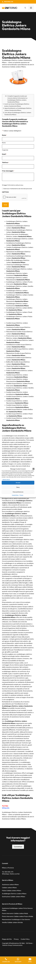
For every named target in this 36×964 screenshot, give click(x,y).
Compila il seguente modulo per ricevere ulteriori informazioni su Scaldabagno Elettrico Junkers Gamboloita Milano (17, 99)
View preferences (18, 492)
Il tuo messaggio (8, 171)
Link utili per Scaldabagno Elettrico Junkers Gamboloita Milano (17, 113)
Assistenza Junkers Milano (10, 884)
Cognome (5, 150)
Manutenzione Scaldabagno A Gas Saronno (16, 919)
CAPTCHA (5, 192)
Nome (4, 142)
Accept (18, 482)
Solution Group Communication (12, 945)
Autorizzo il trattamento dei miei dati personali (17, 188)
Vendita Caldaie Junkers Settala (12, 922)
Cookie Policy (15, 495)
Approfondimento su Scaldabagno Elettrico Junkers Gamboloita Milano (17, 109)
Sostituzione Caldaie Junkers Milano (13, 896)
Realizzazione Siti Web (17, 943)
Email (4, 154)
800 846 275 (8, 2)
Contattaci (18, 847)
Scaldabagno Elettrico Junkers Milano (14, 893)
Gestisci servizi (6, 479)
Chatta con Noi (15, 874)
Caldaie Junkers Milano (9, 887)
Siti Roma (29, 943)
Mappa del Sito (7, 939)
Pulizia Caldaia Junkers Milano (11, 890)
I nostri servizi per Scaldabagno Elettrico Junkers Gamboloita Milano (16, 105)
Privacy (21, 495)
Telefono (5, 162)
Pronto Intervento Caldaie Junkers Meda (15, 913)
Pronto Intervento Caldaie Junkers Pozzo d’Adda (17, 916)
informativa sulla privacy (15, 185)
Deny (18, 487)
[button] (33, 469)
